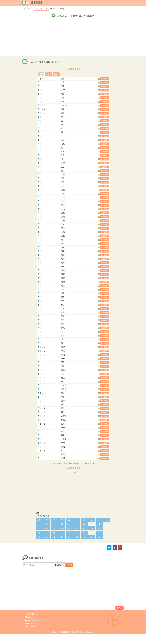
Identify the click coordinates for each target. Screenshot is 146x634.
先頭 (120, 608)
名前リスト (43, 8)
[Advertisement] (73, 38)
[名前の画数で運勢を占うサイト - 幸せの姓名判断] (32, 3)
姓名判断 (29, 8)
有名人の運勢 (58, 8)
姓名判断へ (105, 79)
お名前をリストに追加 (35, 620)
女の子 (48, 74)
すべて (56, 74)
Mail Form (31, 626)
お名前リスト (32, 617)
